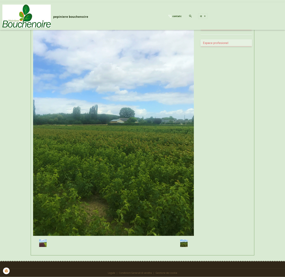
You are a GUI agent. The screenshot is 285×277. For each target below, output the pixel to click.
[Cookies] (6, 271)
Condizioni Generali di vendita (135, 272)
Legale (111, 272)
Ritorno (113, 243)
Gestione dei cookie (166, 272)
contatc (177, 16)
